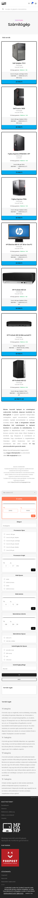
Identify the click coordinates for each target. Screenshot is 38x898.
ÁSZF (3, 885)
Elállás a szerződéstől (7, 815)
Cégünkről (4, 875)
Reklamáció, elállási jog (8, 812)
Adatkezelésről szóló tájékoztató (13, 893)
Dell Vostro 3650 (19, 108)
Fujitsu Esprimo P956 (19, 199)
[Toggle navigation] (36, 3)
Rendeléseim (5, 805)
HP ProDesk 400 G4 (19, 290)
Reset (19, 679)
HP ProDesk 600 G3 (19, 380)
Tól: (4, 507)
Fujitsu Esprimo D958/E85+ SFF (19, 154)
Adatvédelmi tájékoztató (8, 881)
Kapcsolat (4, 878)
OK (33, 570)
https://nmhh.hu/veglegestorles (20, 482)
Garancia (3, 808)
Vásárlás (3, 818)
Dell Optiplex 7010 (19, 63)
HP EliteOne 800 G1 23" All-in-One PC (19, 244)
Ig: (21, 507)
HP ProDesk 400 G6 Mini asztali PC (19, 335)
